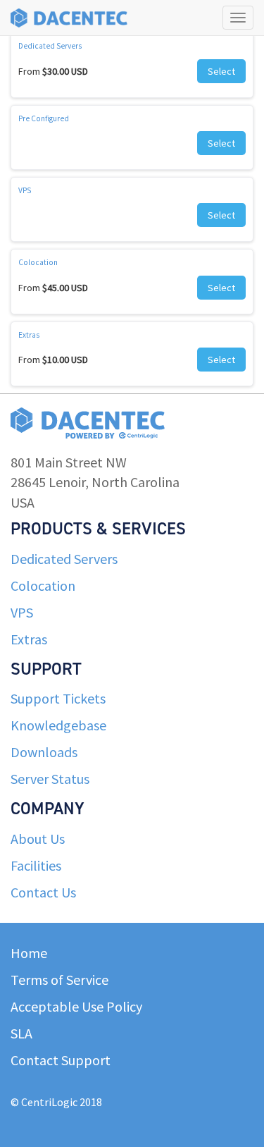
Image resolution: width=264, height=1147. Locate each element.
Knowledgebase (58, 725)
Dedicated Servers (50, 46)
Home (29, 953)
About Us (38, 838)
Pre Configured (43, 118)
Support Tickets (58, 698)
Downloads (44, 752)
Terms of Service (59, 979)
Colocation (38, 262)
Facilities (36, 865)
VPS (24, 190)
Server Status (50, 778)
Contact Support (61, 1060)
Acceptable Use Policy (76, 1006)
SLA (21, 1033)
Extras (28, 335)
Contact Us (43, 892)
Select (221, 71)
